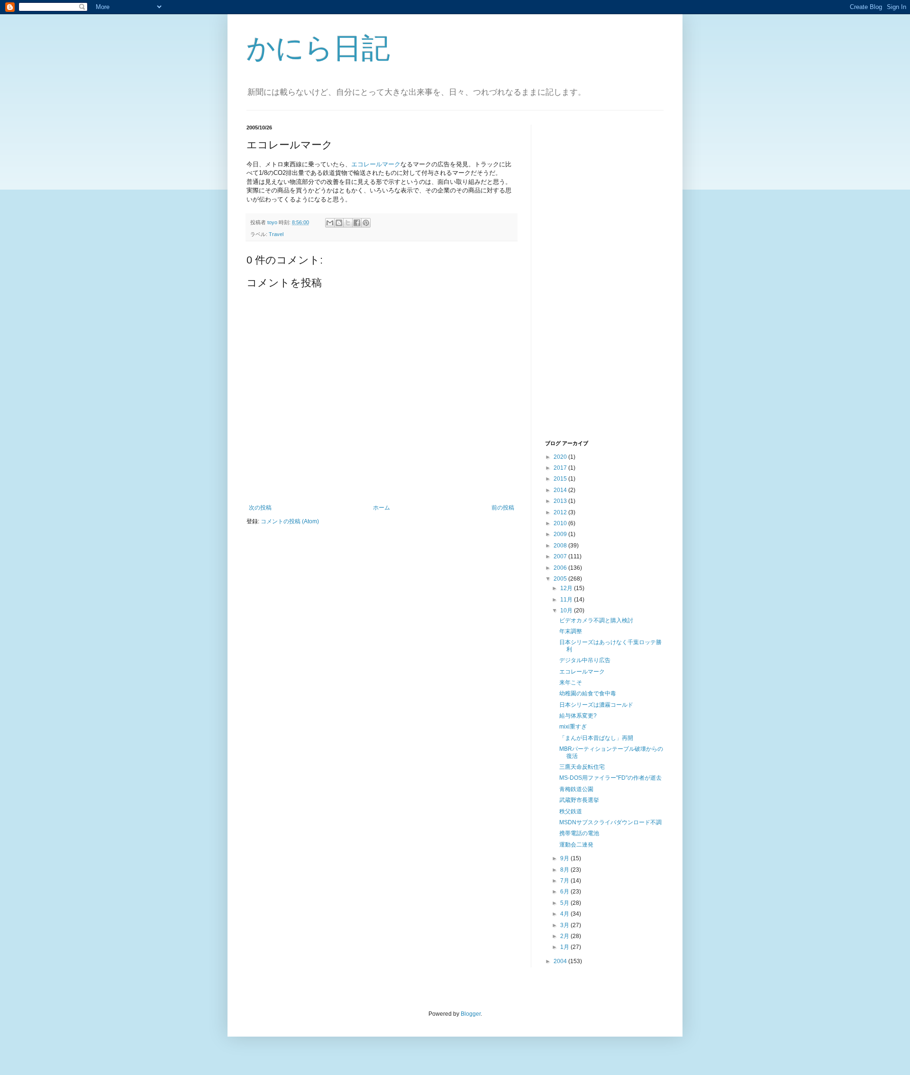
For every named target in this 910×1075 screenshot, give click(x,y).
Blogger (471, 1014)
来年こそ (570, 682)
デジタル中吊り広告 (584, 660)
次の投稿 (260, 507)
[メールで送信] (330, 223)
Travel (276, 234)
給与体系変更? (578, 715)
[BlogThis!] (339, 223)
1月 (565, 947)
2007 (561, 556)
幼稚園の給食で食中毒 (587, 693)
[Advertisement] (583, 281)
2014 (561, 490)
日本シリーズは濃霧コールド (596, 704)
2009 (561, 534)
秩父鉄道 (570, 811)
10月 (567, 610)
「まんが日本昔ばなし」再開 (596, 738)
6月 (565, 891)
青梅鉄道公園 (576, 789)
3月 (565, 925)
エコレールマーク (375, 164)
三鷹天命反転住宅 (582, 767)
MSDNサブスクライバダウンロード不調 (610, 822)
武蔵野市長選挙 (579, 800)
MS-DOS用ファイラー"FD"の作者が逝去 (610, 777)
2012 (561, 512)
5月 (565, 903)
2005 (561, 578)
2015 (561, 478)
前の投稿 (502, 507)
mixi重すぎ (573, 726)
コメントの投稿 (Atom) (290, 521)
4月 (565, 914)
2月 (565, 936)
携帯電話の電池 (579, 833)
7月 (565, 880)
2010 (561, 523)
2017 (561, 468)
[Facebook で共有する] (357, 223)
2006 (561, 568)
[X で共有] (348, 223)
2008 (561, 545)
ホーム (381, 507)
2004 (561, 961)
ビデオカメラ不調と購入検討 (596, 620)
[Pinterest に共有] (366, 223)
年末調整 (570, 631)
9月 (565, 858)
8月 (565, 869)
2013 (561, 501)
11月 (567, 599)
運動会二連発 (576, 844)
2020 (561, 457)
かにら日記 (318, 48)
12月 (567, 588)
